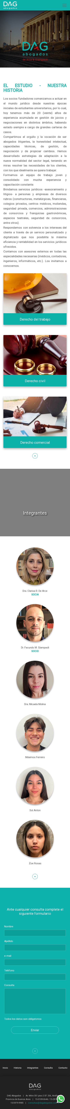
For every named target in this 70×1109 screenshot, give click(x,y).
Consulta (48, 1068)
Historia (17, 1068)
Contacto (62, 1068)
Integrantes (32, 1068)
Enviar (35, 1030)
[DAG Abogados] (10, 5)
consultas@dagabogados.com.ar (44, 1103)
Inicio (5, 1068)
